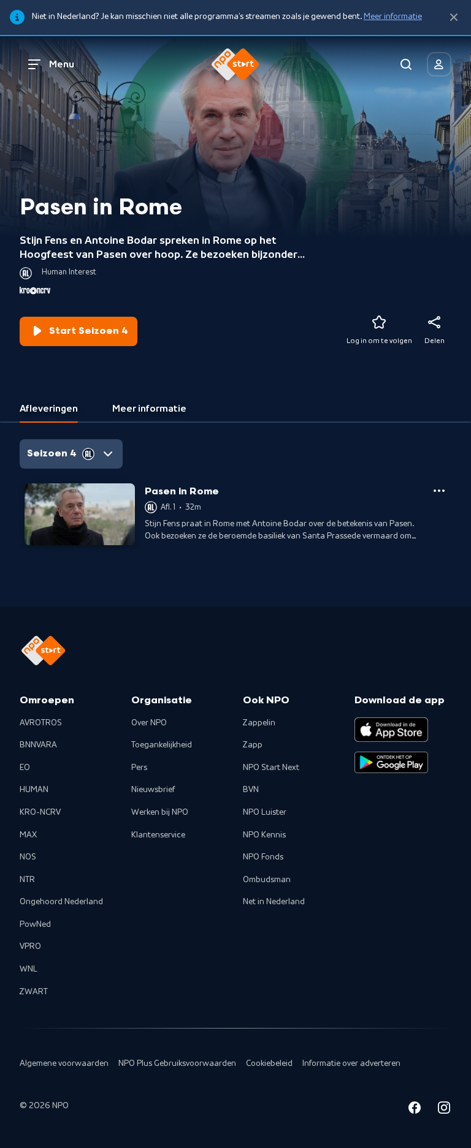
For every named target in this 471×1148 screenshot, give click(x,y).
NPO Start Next (271, 767)
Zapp (252, 745)
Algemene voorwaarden (64, 1063)
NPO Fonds (263, 857)
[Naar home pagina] (235, 64)
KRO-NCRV (40, 812)
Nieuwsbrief (153, 789)
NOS (28, 857)
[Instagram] (444, 1109)
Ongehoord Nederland (61, 901)
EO (25, 767)
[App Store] (391, 729)
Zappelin (259, 723)
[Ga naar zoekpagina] (406, 64)
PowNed (35, 924)
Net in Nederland (274, 901)
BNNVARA (38, 745)
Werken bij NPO (159, 812)
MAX (28, 835)
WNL (28, 969)
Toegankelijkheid (161, 745)
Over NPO (149, 723)
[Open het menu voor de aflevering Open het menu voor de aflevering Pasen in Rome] (439, 490)
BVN (251, 789)
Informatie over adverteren (351, 1063)
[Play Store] (391, 763)
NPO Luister (264, 812)
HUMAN (34, 789)
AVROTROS (41, 723)
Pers (139, 767)
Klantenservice (158, 835)
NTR (27, 879)
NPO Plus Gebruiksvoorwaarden (177, 1063)
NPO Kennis (264, 835)
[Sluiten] (453, 17)
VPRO (30, 946)
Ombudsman (267, 879)
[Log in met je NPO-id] (439, 64)
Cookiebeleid (269, 1063)
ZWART (34, 992)
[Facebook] (414, 1109)
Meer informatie (393, 16)
